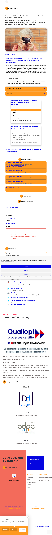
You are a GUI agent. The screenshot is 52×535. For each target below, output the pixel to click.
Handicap (39, 14)
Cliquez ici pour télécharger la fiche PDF (16, 165)
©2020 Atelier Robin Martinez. (42, 526)
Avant (14, 110)
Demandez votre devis (26, 159)
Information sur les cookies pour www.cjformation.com (14, 276)
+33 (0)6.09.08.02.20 (44, 480)
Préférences (26, 274)
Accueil (14, 14)
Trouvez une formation (12, 8)
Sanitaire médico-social (30, 14)
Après (14, 115)
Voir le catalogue (26, 196)
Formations (20, 14)
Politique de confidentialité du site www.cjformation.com (36, 276)
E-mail (34, 466)
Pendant (15, 112)
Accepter (26, 266)
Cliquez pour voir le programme (14, 166)
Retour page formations (26, 201)
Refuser (26, 270)
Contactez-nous (11, 248)
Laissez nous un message (11, 467)
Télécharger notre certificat (12, 382)
